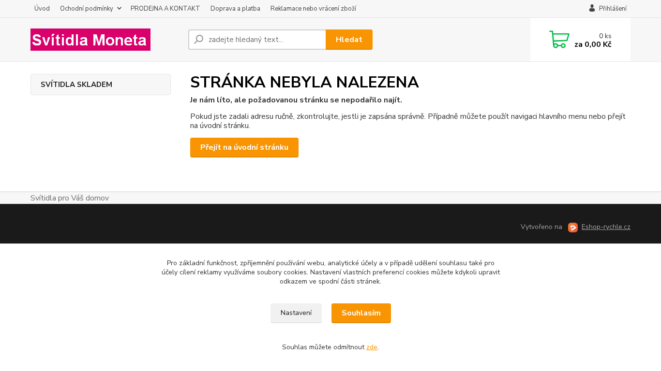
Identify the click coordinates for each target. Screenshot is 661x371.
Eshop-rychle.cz (606, 226)
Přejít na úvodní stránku (244, 147)
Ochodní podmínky (86, 8)
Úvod (42, 8)
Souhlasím (361, 313)
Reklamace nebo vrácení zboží (313, 8)
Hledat (349, 39)
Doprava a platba (235, 8)
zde (371, 347)
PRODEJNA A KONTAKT (165, 8)
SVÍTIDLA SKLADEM (76, 84)
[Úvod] (105, 40)
